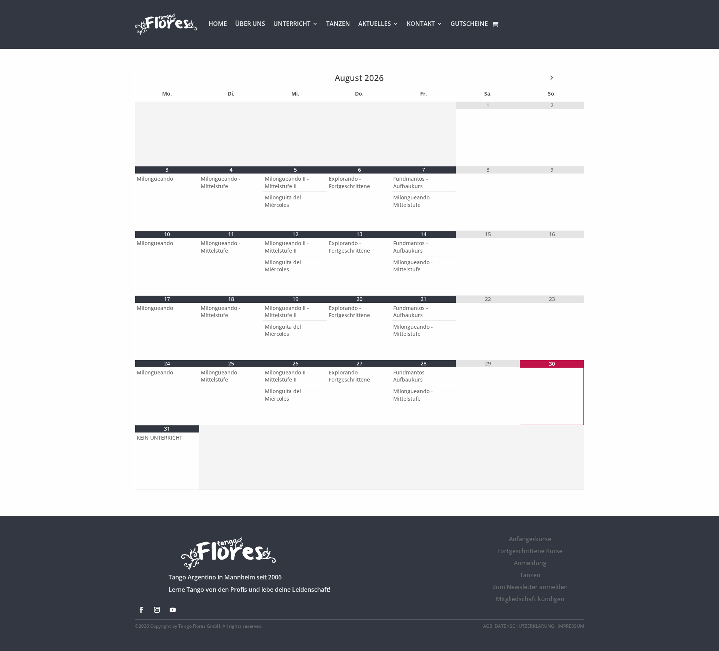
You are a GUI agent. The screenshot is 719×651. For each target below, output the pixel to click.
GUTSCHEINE (469, 23)
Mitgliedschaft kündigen (530, 599)
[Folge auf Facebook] (141, 609)
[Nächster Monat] (552, 77)
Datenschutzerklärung (525, 626)
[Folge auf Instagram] (157, 609)
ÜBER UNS (250, 23)
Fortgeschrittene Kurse (529, 551)
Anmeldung (530, 563)
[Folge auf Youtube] (172, 609)
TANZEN (338, 23)
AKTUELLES (374, 23)
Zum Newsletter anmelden (530, 587)
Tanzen (530, 575)
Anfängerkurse (530, 539)
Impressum (571, 626)
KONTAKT (421, 23)
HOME (218, 23)
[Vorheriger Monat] (167, 77)
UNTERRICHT (291, 23)
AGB (487, 626)
